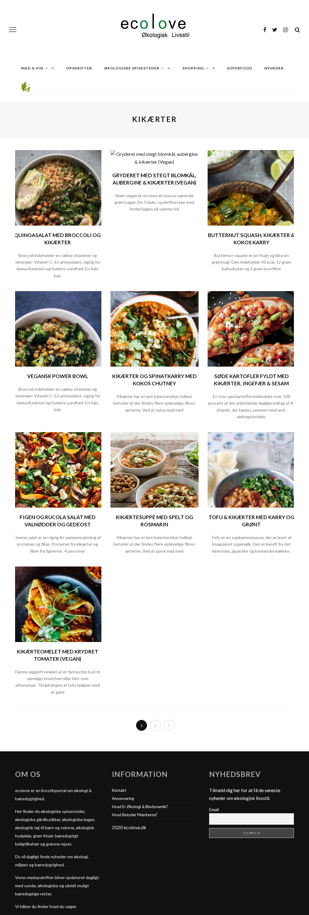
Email (214, 809)
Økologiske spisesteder (131, 68)
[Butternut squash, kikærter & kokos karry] (251, 187)
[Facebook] (264, 29)
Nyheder (274, 68)
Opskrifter (79, 68)
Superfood (239, 68)
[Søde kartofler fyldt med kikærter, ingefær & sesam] (251, 328)
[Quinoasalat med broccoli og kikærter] (57, 187)
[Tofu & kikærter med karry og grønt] (251, 469)
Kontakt (119, 790)
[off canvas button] (12, 29)
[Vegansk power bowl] (57, 328)
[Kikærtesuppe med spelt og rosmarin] (154, 469)
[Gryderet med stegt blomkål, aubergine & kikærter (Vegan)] (154, 157)
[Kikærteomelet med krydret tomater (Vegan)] (57, 603)
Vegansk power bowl (57, 376)
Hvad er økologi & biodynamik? (140, 806)
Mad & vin (32, 68)
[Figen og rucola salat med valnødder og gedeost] (57, 469)
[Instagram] (285, 29)
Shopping (193, 68)
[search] (297, 29)
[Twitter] (274, 29)
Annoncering (123, 798)
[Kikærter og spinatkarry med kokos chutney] (154, 328)
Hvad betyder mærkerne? (135, 814)
